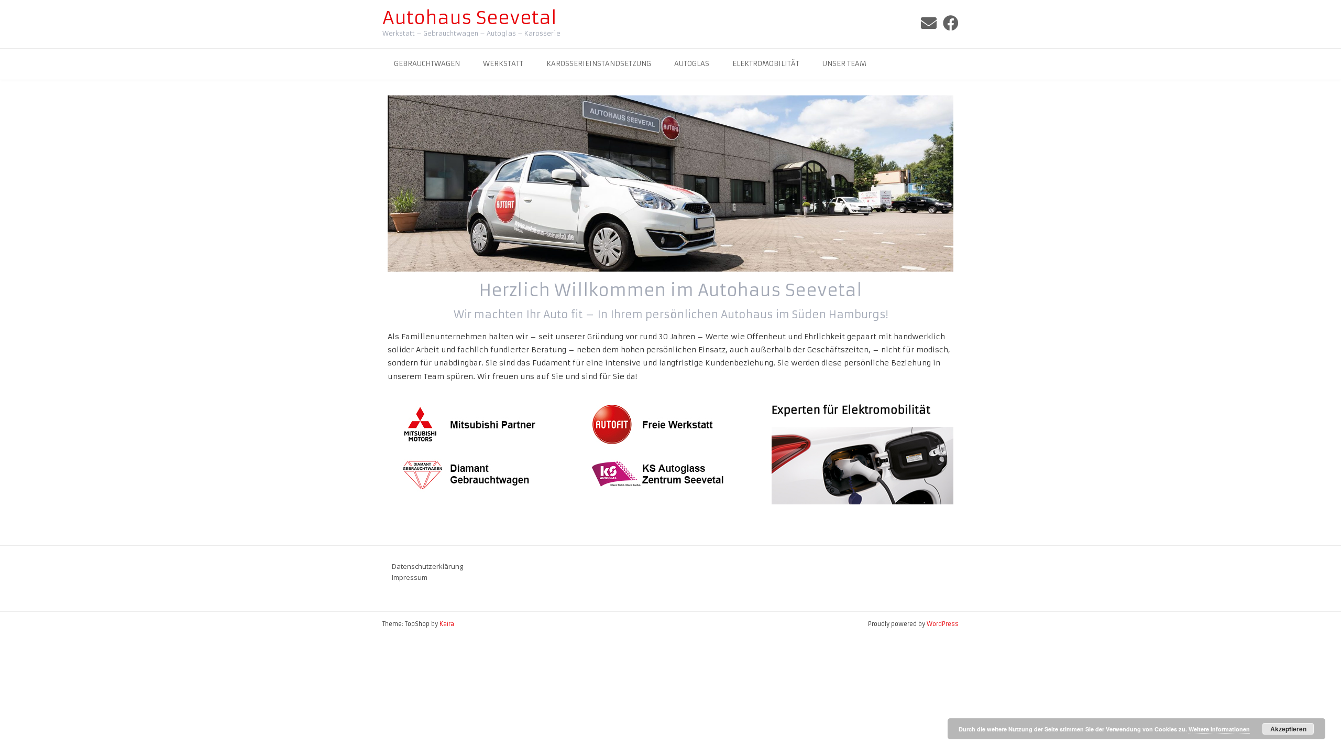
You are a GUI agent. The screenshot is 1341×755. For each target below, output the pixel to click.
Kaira (446, 624)
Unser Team (844, 63)
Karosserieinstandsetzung (598, 63)
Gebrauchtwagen (427, 63)
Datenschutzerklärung (427, 566)
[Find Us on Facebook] (951, 23)
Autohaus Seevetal (469, 18)
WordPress (943, 624)
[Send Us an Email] (929, 23)
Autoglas (691, 63)
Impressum (409, 577)
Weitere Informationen (1219, 729)
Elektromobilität (765, 63)
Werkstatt (503, 63)
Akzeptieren (1288, 729)
